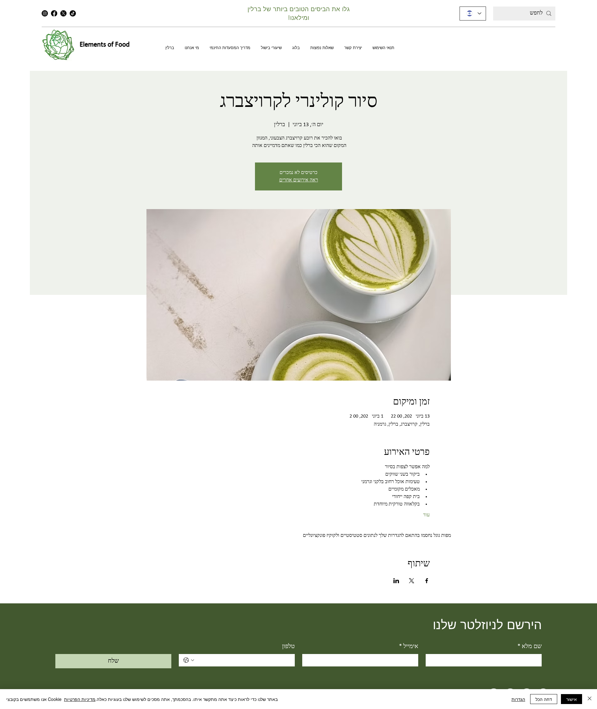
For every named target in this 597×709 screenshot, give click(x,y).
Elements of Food (105, 44)
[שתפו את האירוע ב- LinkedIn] (396, 580)
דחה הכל (543, 699)
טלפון (288, 646)
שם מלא (529, 646)
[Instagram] (45, 13)
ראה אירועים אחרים (298, 180)
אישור (571, 699)
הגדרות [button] (518, 699)
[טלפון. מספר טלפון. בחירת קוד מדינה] (189, 660)
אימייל (408, 646)
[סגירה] (589, 699)
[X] (63, 13)
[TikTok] (73, 13)
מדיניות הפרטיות (79, 699)
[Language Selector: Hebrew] (473, 14)
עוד (426, 515)
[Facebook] (54, 13)
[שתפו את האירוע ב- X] (411, 580)
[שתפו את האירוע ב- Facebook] (427, 580)
